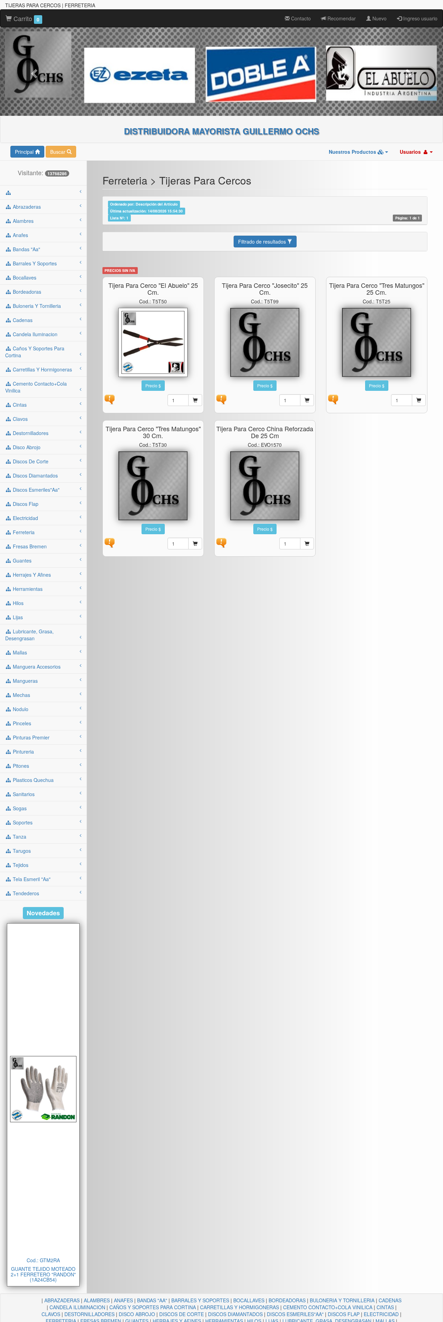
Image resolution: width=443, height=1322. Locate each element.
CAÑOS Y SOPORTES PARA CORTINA (152, 1307)
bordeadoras (26, 291)
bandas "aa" (25, 249)
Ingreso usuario (419, 18)
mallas (19, 652)
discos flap (24, 503)
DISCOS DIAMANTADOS (235, 1314)
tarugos (21, 850)
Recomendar (341, 18)
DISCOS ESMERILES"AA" (295, 1314)
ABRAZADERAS (62, 1300)
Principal (25, 151)
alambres (22, 220)
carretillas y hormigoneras (41, 369)
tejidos (19, 864)
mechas (20, 694)
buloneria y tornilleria (36, 305)
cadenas (22, 320)
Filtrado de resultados (262, 241)
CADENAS (390, 1300)
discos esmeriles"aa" (35, 489)
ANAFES (123, 1300)
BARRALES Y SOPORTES (200, 1300)
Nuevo (379, 18)
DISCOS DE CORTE (181, 1314)
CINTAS (385, 1307)
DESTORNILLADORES (89, 1314)
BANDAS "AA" (152, 1300)
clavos (19, 418)
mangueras (24, 680)
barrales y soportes (34, 263)
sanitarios (23, 794)
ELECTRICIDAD (381, 1314)
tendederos (25, 893)
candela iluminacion (34, 334)
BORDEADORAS (287, 1300)
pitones (20, 765)
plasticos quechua (32, 779)
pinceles (21, 723)
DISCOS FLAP (344, 1314)
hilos (17, 602)
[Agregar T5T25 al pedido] (419, 400)
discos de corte (29, 461)
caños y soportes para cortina (34, 352)
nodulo (19, 709)
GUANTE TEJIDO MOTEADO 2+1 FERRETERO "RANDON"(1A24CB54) (43, 1274)
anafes (19, 235)
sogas (19, 808)
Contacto (300, 18)
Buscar (58, 151)
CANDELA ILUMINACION (77, 1307)
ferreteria (23, 532)
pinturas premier (30, 737)
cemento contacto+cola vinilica (36, 387)
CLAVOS (51, 1314)
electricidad (24, 517)
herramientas (27, 588)
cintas (19, 404)
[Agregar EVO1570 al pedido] (307, 543)
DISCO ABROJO (137, 1314)
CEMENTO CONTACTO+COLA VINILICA (327, 1307)
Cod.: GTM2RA (43, 1260)
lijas (17, 617)
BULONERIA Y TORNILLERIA (342, 1300)
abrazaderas (26, 206)
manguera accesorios (36, 666)
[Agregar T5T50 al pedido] (195, 400)
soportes (22, 822)
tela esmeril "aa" (31, 879)
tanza (18, 836)
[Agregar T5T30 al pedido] (195, 543)
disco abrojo (25, 447)
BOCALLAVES (248, 1300)
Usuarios (411, 151)
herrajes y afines (31, 574)
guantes (21, 560)
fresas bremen (29, 546)
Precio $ (153, 385)
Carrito (25, 18)
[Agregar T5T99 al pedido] (307, 400)
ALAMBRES (97, 1300)
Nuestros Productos (353, 151)
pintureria (22, 751)
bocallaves (23, 277)
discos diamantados (34, 475)
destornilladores (29, 432)
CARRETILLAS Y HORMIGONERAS (239, 1307)
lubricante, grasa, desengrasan (29, 635)
